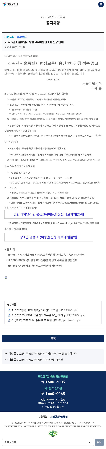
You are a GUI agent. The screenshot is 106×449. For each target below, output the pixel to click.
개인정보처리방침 (58, 416)
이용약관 (43, 416)
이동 (99, 442)
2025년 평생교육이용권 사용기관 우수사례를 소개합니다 (46, 353)
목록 (53, 338)
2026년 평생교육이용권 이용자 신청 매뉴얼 (40, 359)
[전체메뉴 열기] (101, 4)
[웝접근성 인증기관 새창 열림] (53, 433)
